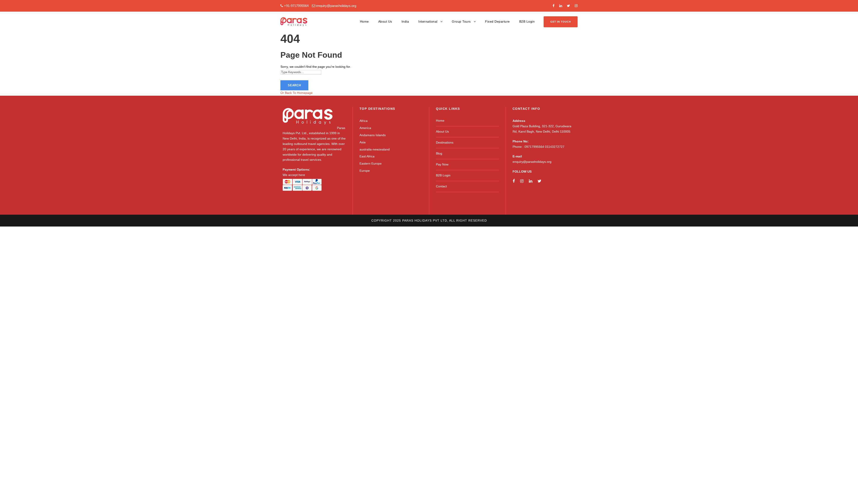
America (365, 128)
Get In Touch (560, 21)
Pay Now (442, 164)
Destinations (444, 142)
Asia (363, 142)
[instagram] (576, 6)
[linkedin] (560, 6)
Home (364, 21)
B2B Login (527, 21)
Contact (441, 186)
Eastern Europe (371, 163)
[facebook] (554, 6)
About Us (385, 21)
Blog (439, 153)
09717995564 (534, 146)
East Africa (367, 156)
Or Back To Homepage (296, 93)
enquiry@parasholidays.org (336, 6)
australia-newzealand (375, 149)
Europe (365, 170)
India (405, 21)
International (427, 21)
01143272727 (554, 146)
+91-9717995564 (296, 6)
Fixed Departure (497, 21)
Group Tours (461, 21)
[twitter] (568, 6)
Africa (364, 121)
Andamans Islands (373, 135)
